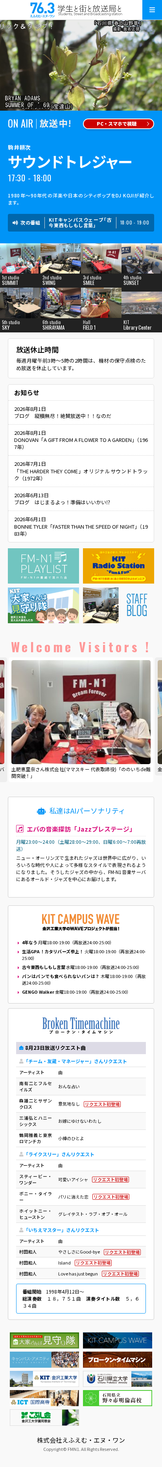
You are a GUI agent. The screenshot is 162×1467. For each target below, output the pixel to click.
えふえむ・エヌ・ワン (81, 10)
